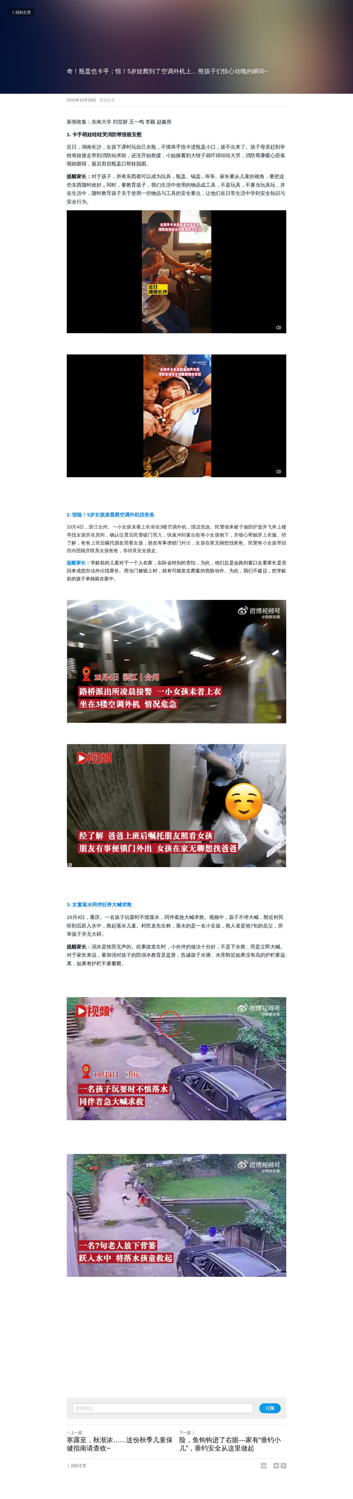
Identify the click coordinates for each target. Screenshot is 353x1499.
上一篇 (76, 1432)
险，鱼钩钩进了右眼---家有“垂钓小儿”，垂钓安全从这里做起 (230, 1444)
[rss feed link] (283, 1465)
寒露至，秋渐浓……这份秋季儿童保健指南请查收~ (120, 1444)
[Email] (276, 1465)
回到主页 (23, 12)
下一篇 (185, 1432)
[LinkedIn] (263, 1465)
